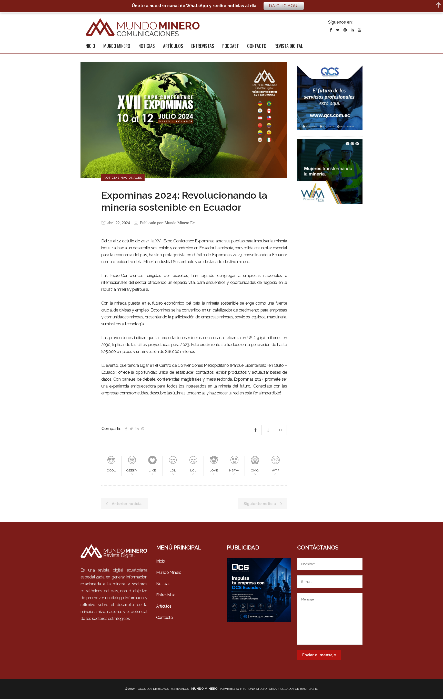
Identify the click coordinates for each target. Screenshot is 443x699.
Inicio (160, 561)
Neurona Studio (253, 689)
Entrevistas (165, 595)
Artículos (164, 606)
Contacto (164, 617)
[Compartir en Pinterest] (142, 428)
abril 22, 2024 (118, 223)
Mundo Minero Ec (180, 223)
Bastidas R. (309, 689)
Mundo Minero (169, 572)
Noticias (163, 583)
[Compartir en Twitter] (131, 428)
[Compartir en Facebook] (126, 428)
